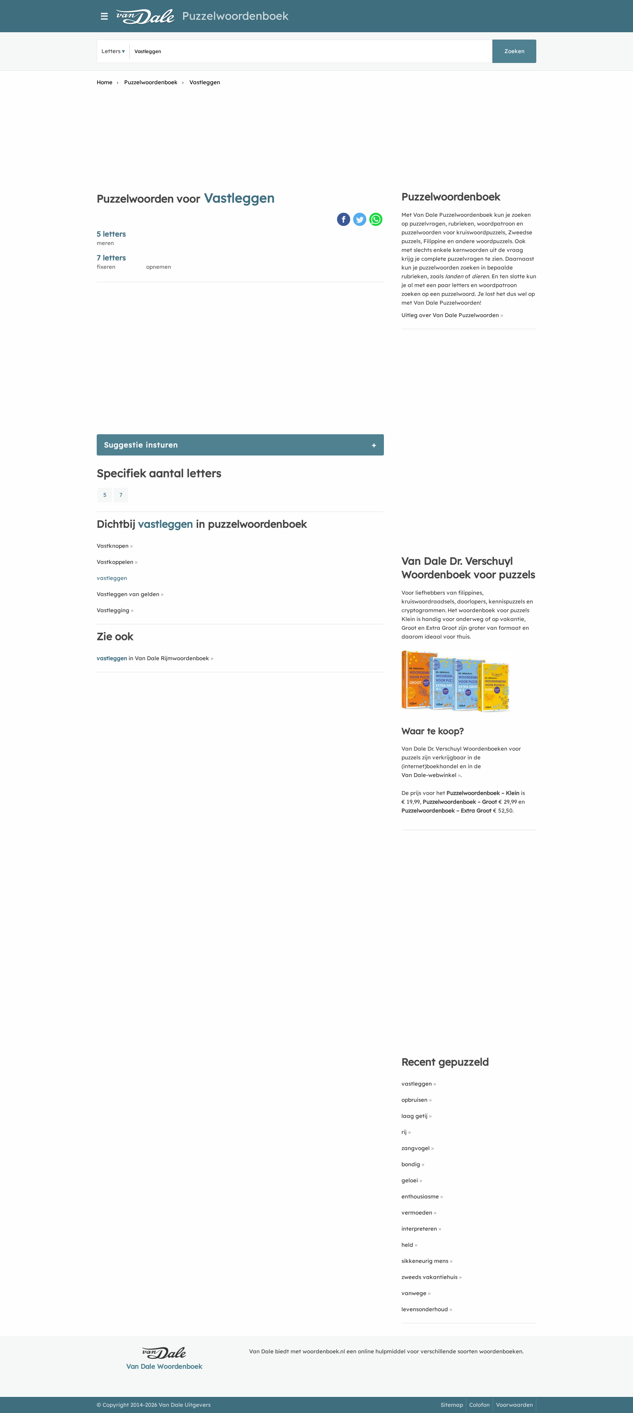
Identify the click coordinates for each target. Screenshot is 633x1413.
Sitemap (452, 1404)
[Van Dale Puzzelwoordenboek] (149, 16)
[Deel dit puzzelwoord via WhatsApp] (376, 220)
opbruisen (414, 1099)
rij (404, 1131)
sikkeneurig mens (424, 1260)
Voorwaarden (514, 1404)
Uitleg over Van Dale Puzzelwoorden (450, 315)
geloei (409, 1180)
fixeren (106, 266)
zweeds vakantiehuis (429, 1276)
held (407, 1244)
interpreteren (419, 1228)
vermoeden (416, 1212)
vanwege (413, 1293)
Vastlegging (113, 610)
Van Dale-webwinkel (428, 774)
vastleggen (416, 1083)
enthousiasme (420, 1196)
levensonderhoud (424, 1309)
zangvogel (415, 1148)
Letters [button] (111, 51)
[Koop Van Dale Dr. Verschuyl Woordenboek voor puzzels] (456, 711)
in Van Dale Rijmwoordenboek (153, 658)
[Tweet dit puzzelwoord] (360, 220)
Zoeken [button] (514, 51)
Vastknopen (113, 545)
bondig (410, 1164)
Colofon (479, 1404)
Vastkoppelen (115, 561)
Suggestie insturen (141, 444)
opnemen (158, 266)
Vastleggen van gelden (128, 594)
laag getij (414, 1115)
